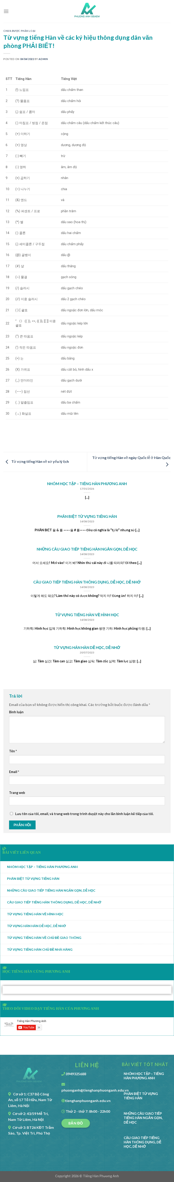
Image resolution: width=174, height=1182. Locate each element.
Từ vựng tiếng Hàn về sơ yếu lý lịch (40, 461)
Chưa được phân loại (19, 30)
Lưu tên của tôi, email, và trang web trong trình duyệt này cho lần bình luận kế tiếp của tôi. (84, 814)
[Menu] (6, 11)
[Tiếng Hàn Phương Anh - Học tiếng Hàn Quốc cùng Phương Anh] (87, 11)
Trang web (17, 793)
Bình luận (16, 712)
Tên (13, 751)
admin (43, 58)
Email (14, 772)
